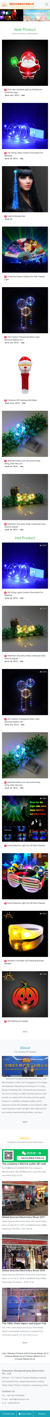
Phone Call (9, 1414)
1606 (44, 798)
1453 (44, 913)
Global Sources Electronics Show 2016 (23, 1270)
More (25, 1031)
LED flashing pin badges (17, 1021)
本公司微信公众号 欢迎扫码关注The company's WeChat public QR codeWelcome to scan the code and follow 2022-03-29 (24, 1172)
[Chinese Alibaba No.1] (39, 1353)
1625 (44, 735)
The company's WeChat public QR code (24, 1163)
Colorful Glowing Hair (16, 216)
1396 (44, 974)
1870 (44, 608)
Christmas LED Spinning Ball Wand (22, 400)
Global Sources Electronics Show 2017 (23, 1217)
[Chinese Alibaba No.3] (35, 1356)
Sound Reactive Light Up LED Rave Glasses (26, 845)
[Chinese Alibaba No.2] (15, 1356)
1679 (44, 672)
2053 (44, 545)
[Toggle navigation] (46, 4)
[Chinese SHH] (22, 1353)
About (42, 1414)
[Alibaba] (11, 1353)
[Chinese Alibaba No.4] (25, 1359)
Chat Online (26, 1414)
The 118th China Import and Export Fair (24, 1323)
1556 (44, 856)
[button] (17, 18)
